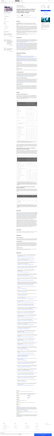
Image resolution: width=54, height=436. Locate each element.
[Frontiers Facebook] (45, 424)
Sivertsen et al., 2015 (30, 214)
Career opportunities (38, 429)
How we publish (16, 428)
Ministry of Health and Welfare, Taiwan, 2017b (23, 59)
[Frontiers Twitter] (47, 424)
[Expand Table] (36, 100)
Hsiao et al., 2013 (23, 47)
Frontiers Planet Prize (27, 428)
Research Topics (15, 2)
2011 (25, 60)
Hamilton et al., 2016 (24, 45)
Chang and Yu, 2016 (18, 56)
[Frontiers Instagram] (50, 424)
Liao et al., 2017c (26, 81)
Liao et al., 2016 (22, 76)
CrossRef (23, 260)
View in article (11, 36)
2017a (25, 76)
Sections (9, 2)
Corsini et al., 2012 (20, 45)
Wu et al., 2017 (22, 57)
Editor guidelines (4, 428)
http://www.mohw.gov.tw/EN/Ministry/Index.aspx (22, 355)
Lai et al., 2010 (23, 60)
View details (49, 5)
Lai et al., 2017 (22, 81)
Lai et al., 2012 (18, 76)
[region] (27, 434)
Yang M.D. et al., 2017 (31, 57)
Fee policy (4, 429)
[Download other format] (42, 16)
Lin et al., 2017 (31, 76)
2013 (20, 76)
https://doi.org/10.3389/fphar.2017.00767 (22, 7)
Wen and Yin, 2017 (18, 57)
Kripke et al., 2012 (26, 214)
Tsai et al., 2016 (31, 60)
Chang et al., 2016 (23, 56)
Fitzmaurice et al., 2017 (27, 40)
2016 (36, 44)
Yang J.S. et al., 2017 (26, 57)
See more (35, 17)
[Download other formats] (50, 10)
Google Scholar (26, 260)
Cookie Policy (20, 434)
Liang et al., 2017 (31, 56)
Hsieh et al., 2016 (27, 56)
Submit (36, 428)
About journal (23, 2)
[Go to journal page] (8, 9)
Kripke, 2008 (34, 44)
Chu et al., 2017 (28, 76)
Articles (12, 2)
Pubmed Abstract (19, 260)
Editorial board (19, 2)
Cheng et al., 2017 (18, 81)
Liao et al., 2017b (35, 56)
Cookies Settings (43, 432)
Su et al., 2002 (19, 47)
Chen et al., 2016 (28, 60)
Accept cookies (43, 435)
